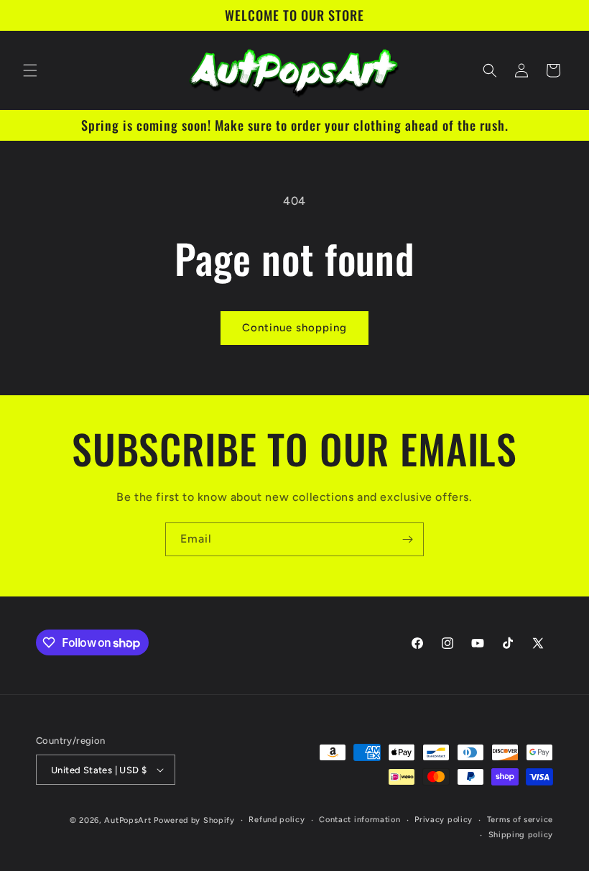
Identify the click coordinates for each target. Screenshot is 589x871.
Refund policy (277, 819)
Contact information (359, 819)
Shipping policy (521, 834)
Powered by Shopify (194, 820)
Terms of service (520, 819)
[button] (30, 70)
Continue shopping (294, 327)
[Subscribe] (407, 539)
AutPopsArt (127, 820)
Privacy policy (443, 819)
